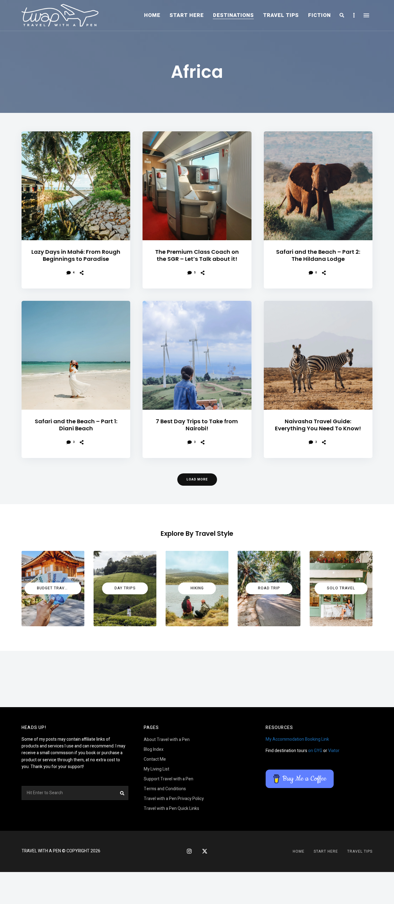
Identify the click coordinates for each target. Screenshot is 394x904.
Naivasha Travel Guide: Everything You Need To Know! (318, 425)
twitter (204, 851)
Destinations (233, 15)
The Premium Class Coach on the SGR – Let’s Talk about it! (197, 255)
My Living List (156, 769)
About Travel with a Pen (167, 739)
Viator (334, 750)
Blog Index (153, 749)
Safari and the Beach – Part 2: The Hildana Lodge (318, 255)
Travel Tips (281, 15)
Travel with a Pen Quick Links (171, 808)
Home (152, 15)
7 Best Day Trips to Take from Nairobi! (197, 425)
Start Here (187, 15)
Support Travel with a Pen (168, 779)
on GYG (315, 750)
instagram (189, 851)
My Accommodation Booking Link (297, 739)
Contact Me (155, 759)
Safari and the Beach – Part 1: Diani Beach (76, 425)
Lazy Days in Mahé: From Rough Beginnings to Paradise (75, 255)
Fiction (319, 15)
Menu (366, 15)
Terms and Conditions (165, 789)
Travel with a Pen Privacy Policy (174, 798)
